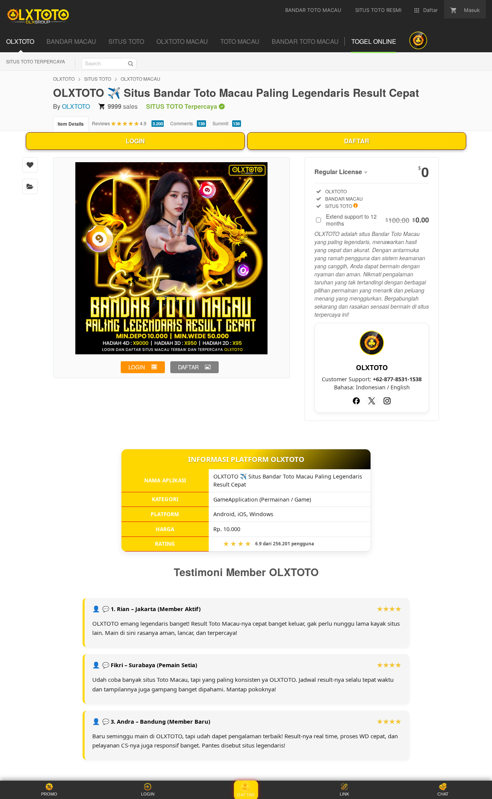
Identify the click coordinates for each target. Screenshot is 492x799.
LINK (344, 794)
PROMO (49, 794)
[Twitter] (371, 400)
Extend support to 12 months (377, 220)
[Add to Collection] (30, 186)
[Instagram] (387, 400)
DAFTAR (356, 140)
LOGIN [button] (136, 367)
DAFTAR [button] (188, 367)
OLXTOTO (64, 78)
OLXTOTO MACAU (140, 78)
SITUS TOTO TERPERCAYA (35, 61)
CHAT (443, 794)
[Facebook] (356, 400)
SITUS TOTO (97, 78)
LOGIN (135, 140)
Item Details (71, 123)
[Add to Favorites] (30, 165)
